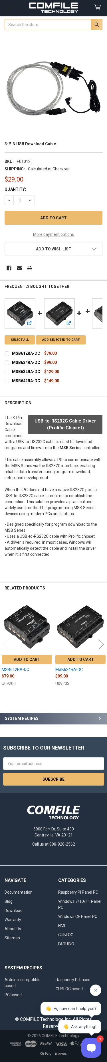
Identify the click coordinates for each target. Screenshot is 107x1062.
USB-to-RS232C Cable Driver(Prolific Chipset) (65, 424)
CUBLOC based (69, 989)
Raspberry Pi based (73, 979)
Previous (5, 644)
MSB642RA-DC (26, 380)
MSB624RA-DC (26, 362)
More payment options (53, 234)
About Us (13, 928)
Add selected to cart (61, 340)
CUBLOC (65, 935)
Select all (20, 340)
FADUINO (66, 944)
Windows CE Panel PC (77, 916)
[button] (53, 249)
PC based (13, 995)
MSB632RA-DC (26, 371)
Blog (9, 901)
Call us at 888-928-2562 (53, 844)
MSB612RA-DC (26, 353)
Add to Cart (27, 659)
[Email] (19, 268)
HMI (61, 925)
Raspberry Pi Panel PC (78, 892)
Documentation (19, 892)
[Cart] (98, 7)
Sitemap (12, 938)
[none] (53, 86)
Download (14, 910)
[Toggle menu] (8, 8)
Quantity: (15, 189)
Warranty (13, 919)
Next (101, 644)
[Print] (29, 268)
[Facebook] (9, 268)
